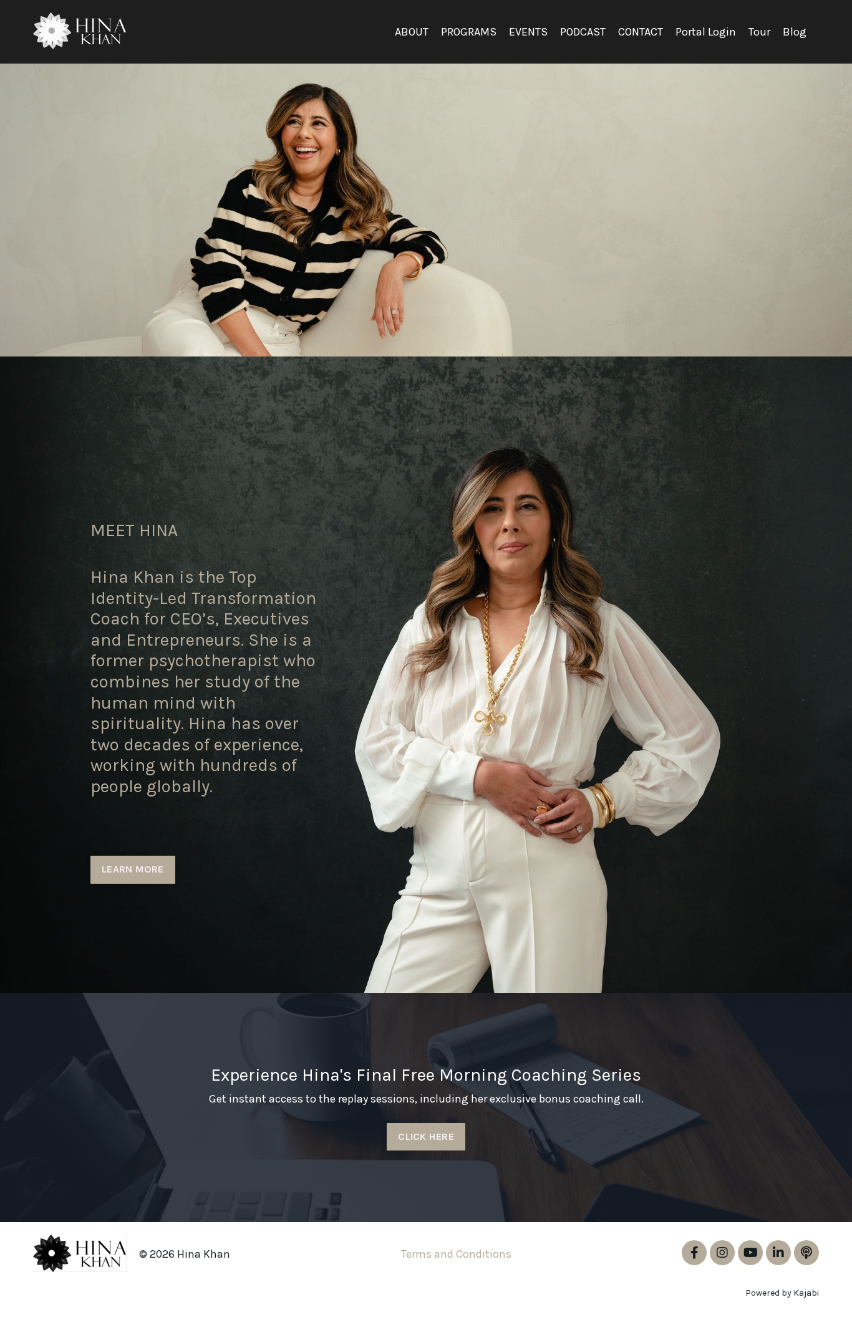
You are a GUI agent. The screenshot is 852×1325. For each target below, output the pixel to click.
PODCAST (583, 32)
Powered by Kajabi (782, 1293)
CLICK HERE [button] (426, 1136)
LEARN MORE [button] (133, 869)
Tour (759, 32)
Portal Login (705, 32)
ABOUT (411, 32)
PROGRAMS (468, 32)
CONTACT (640, 32)
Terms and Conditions (456, 1254)
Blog (794, 32)
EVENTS (528, 32)
